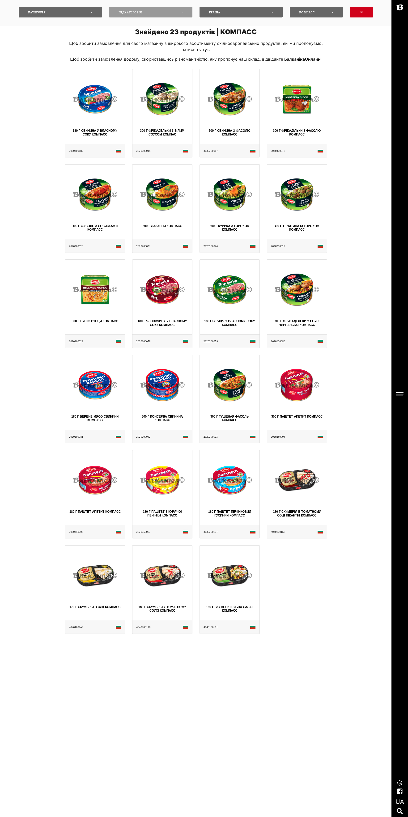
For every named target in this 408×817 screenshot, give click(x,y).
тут (205, 49)
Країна (215, 12)
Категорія (37, 12)
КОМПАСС (307, 12)
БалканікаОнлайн (302, 59)
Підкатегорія (130, 12)
